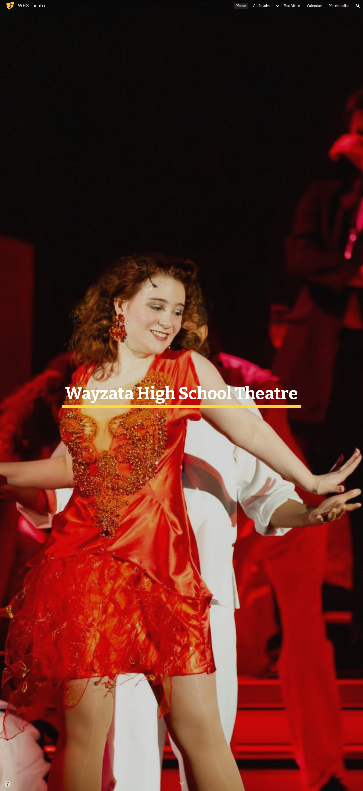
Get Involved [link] (263, 6)
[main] (181, 395)
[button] (358, 6)
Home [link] (241, 6)
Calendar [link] (314, 6)
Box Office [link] (292, 6)
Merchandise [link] (339, 6)
